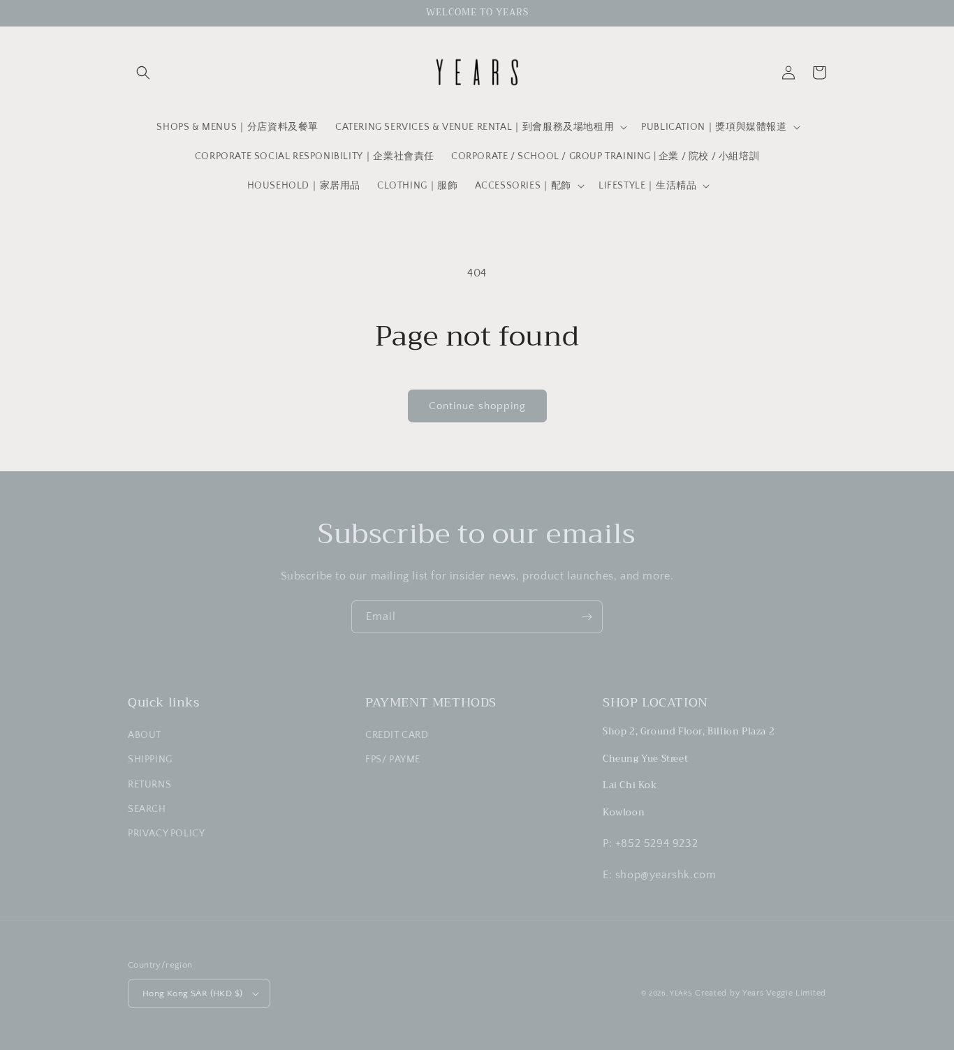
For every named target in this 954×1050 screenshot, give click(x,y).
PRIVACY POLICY (166, 833)
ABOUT (144, 735)
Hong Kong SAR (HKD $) (192, 993)
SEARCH (147, 809)
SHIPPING (150, 759)
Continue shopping (477, 406)
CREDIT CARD (397, 735)
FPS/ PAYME (392, 759)
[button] (143, 72)
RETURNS (149, 784)
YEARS (681, 994)
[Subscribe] (586, 616)
